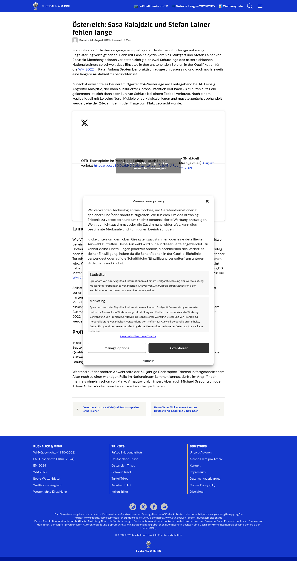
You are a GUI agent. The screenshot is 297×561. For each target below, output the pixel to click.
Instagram (132, 507)
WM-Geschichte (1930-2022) (54, 452)
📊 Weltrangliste (231, 6)
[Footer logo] (148, 546)
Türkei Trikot (120, 478)
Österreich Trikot (123, 465)
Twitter (143, 507)
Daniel (83, 40)
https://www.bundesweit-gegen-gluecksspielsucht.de (189, 517)
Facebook (153, 507)
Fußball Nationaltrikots (127, 452)
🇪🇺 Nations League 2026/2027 (193, 6)
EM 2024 (39, 465)
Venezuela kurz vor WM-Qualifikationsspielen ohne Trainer (111, 409)
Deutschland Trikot (125, 459)
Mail (164, 507)
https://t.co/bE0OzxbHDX (114, 165)
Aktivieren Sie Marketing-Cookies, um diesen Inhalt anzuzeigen (148, 165)
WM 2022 (86, 69)
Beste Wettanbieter (46, 478)
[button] (207, 201)
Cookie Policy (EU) (202, 485)
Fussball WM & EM (55, 6)
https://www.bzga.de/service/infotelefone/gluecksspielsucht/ (112, 517)
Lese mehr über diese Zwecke (138, 336)
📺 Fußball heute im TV (151, 6)
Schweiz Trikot (121, 472)
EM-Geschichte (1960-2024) (53, 459)
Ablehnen (148, 360)
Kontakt (195, 465)
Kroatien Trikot (121, 485)
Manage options (117, 348)
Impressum (198, 472)
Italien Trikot (120, 492)
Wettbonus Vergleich (47, 485)
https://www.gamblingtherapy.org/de (220, 514)
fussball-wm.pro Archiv (206, 459)
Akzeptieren (178, 348)
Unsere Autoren (201, 452)
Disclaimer (197, 492)
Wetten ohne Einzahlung (50, 492)
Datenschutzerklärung (205, 478)
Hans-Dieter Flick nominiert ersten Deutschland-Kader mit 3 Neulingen (176, 409)
